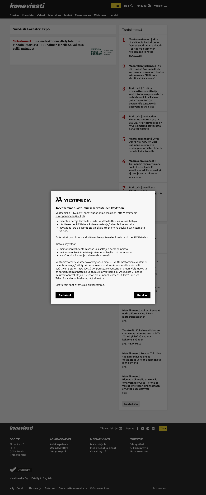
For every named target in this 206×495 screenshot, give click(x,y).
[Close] (152, 194)
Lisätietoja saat (80, 285)
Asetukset (65, 295)
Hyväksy (142, 295)
